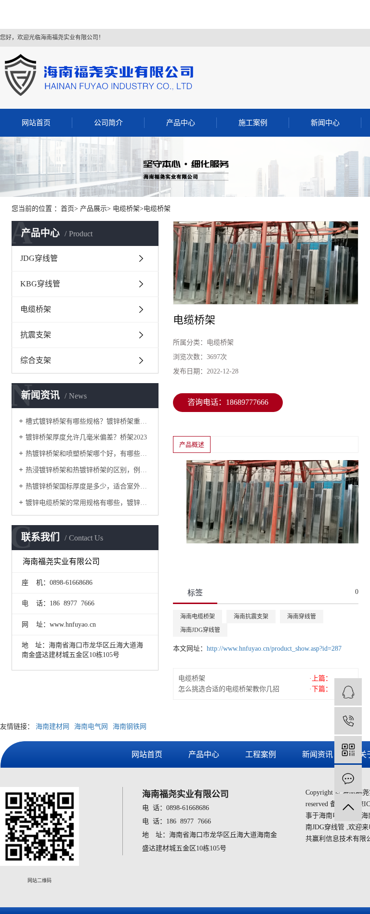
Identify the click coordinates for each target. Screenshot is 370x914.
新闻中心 (325, 123)
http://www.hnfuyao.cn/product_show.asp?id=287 (274, 648)
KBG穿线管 (40, 284)
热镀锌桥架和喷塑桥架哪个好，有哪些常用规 (88, 453)
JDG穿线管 (39, 258)
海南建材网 (52, 726)
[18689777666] (348, 720)
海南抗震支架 (251, 616)
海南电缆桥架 (197, 616)
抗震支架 (35, 335)
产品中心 (180, 123)
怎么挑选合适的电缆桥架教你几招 (228, 689)
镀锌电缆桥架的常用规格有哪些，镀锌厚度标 (88, 502)
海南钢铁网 (129, 726)
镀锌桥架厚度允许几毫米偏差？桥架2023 (86, 437)
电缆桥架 (35, 309)
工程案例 (260, 754)
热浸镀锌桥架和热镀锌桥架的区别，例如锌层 (88, 470)
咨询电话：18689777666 (227, 402)
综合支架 (35, 360)
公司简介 (108, 123)
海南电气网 (91, 726)
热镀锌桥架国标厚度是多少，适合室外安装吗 (88, 486)
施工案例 (252, 123)
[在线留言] (348, 778)
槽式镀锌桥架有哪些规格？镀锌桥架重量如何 (88, 421)
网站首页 (36, 123)
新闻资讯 (317, 754)
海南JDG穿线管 (200, 630)
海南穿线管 (301, 616)
